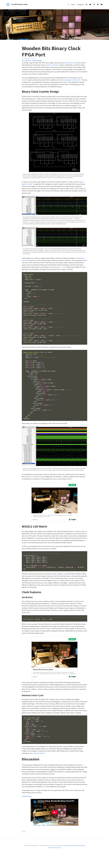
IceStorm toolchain (52, 65)
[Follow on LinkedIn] (98, 4)
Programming (37, 61)
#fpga (23, 831)
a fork (64, 574)
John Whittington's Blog (19, 4)
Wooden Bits (69, 63)
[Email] (90, 4)
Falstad (81, 182)
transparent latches (38, 753)
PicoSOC (24, 80)
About (73, 4)
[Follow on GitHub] (94, 4)
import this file (27, 184)
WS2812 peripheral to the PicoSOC (70, 80)
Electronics (26, 61)
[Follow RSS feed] (87, 4)
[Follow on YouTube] (101, 4)
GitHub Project (26, 796)
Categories (80, 4)
